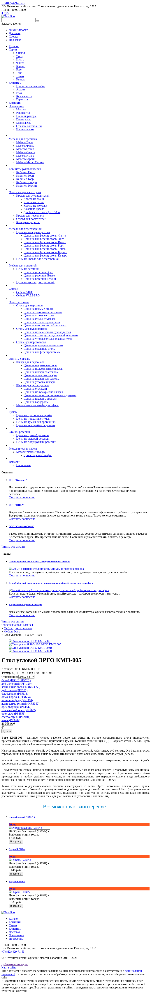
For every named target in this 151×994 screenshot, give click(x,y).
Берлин (20, 66)
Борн (19, 69)
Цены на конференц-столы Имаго (45, 242)
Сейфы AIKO (24, 292)
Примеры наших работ (30, 86)
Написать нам (25, 129)
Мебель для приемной (23, 265)
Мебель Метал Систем (30, 162)
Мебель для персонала (23, 139)
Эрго (19, 56)
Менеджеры (23, 122)
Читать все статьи (12, 621)
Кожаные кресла (34, 208)
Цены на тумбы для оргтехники (36, 421)
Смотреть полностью (22, 497)
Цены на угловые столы (39, 315)
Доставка (14, 932)
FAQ (19, 92)
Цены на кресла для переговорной (37, 258)
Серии (13, 49)
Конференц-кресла (28, 222)
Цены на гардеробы (36, 402)
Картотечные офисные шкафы (25, 604)
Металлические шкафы (30, 451)
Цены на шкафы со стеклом (41, 372)
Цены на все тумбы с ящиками (35, 425)
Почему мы (23, 119)
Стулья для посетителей (31, 218)
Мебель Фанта (25, 145)
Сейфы (13, 288)
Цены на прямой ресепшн (32, 435)
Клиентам (15, 82)
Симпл (20, 52)
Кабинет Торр (25, 178)
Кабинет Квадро (26, 182)
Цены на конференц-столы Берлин (45, 252)
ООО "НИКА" (16, 505)
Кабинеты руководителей (25, 169)
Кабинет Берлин (26, 185)
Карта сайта (8, 967)
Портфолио (16, 938)
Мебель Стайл (25, 149)
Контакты (15, 102)
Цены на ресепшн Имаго (39, 275)
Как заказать (24, 96)
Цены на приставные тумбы (34, 415)
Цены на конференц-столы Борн (44, 245)
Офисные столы (19, 302)
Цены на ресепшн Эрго (38, 272)
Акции (20, 89)
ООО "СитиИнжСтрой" (21, 526)
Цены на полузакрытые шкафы (43, 392)
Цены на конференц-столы (33, 232)
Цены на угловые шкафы (39, 382)
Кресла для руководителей (33, 195)
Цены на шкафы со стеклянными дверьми (50, 395)
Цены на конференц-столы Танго (45, 248)
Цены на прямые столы (38, 308)
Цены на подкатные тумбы (33, 418)
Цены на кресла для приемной (35, 282)
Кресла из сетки (34, 202)
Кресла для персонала (30, 215)
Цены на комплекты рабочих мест (45, 325)
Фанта (20, 62)
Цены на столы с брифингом (42, 322)
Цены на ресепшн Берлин (40, 278)
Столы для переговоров (31, 342)
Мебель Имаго (25, 155)
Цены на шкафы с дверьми (40, 398)
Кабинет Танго (25, 172)
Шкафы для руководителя (32, 385)
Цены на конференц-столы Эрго (44, 238)
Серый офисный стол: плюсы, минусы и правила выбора (39, 561)
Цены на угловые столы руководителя (48, 338)
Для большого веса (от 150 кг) (42, 212)
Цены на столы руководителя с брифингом (51, 335)
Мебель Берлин (26, 159)
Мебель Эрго (24, 142)
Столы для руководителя (31, 328)
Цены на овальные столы (39, 348)
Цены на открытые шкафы (40, 365)
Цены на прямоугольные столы (43, 345)
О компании (16, 106)
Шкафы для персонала (30, 362)
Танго (20, 76)
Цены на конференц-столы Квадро (45, 255)
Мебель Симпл (25, 152)
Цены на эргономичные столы (43, 312)
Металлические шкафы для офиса (37, 405)
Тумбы (13, 412)
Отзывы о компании (29, 126)
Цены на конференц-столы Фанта (45, 235)
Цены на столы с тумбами (40, 318)
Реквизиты (23, 112)
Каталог (14, 46)
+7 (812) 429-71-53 (12, 3)
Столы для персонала (29, 305)
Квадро (20, 79)
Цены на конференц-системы (42, 352)
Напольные (23, 465)
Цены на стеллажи (35, 388)
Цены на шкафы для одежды (41, 378)
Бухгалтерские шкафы (38, 455)
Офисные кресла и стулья (25, 192)
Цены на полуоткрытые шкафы (43, 368)
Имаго (20, 59)
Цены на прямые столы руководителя (47, 332)
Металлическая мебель (23, 448)
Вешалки (14, 461)
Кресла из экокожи (35, 205)
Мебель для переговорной (25, 228)
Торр (19, 72)
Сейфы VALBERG (28, 295)
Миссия (21, 109)
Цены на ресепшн (27, 268)
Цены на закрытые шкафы (40, 375)
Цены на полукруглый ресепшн (36, 441)
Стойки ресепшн (19, 431)
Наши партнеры (26, 116)
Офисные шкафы (19, 358)
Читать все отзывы (13, 546)
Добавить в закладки (14, 964)
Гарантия (22, 99)
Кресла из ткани (34, 198)
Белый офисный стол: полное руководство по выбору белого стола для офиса (51, 583)
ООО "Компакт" (18, 480)
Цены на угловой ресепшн (33, 438)
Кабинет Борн (25, 175)
